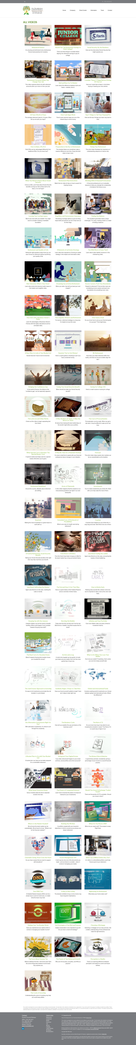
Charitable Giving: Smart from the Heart (38, 857)
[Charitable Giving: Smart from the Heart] (38, 845)
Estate (47, 1020)
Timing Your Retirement (98, 147)
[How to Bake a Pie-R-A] (38, 134)
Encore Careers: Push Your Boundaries (98, 284)
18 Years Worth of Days (38, 115)
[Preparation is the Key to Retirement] (68, 134)
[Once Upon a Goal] (97, 305)
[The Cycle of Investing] (38, 980)
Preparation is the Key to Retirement (68, 147)
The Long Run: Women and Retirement (68, 317)
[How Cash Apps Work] (68, 102)
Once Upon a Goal (98, 317)
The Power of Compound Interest (68, 790)
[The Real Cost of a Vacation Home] (38, 642)
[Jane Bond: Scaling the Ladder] (97, 541)
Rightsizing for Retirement (98, 891)
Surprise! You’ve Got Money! (68, 353)
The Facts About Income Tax (38, 959)
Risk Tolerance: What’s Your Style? (38, 284)
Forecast (98, 452)
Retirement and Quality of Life (38, 250)
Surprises (38, 520)
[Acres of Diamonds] (68, 474)
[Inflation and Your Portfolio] (97, 609)
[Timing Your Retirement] (97, 134)
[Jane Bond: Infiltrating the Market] (38, 575)
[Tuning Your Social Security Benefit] (68, 374)
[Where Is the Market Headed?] (38, 811)
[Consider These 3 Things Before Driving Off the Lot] (97, 69)
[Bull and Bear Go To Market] (68, 70)
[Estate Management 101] (68, 845)
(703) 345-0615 (108, 1)
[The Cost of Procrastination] (97, 406)
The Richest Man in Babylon (98, 756)
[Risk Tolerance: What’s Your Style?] (38, 271)
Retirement (49, 1017)
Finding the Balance (97, 216)
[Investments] (97, 474)
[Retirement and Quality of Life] (38, 237)
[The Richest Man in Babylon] (97, 744)
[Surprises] (38, 508)
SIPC (106, 1034)
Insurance (48, 1022)
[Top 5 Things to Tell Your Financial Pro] (97, 102)
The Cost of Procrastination (98, 419)
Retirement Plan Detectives (68, 180)
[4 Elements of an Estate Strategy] (68, 237)
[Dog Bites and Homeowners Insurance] (68, 204)
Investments (98, 486)
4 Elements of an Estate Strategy (68, 250)
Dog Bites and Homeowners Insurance (68, 216)
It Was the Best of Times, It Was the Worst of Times (68, 419)
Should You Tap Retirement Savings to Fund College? (68, 48)
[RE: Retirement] (97, 341)
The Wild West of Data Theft (98, 250)
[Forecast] (97, 440)
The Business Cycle (68, 722)
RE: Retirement (98, 353)
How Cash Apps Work (68, 115)
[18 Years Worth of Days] (38, 102)
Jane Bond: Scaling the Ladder (98, 553)
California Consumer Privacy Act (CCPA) (101, 1027)
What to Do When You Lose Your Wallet (98, 655)
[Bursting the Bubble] (68, 609)
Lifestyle (48, 1027)
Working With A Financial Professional (98, 180)
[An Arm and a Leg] (68, 642)
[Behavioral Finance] (38, 35)
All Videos (48, 1030)
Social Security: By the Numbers (98, 47)
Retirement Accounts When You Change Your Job (38, 81)
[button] (72, 10)
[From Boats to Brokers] (68, 541)
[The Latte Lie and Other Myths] (38, 406)
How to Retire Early (97, 587)
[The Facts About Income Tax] (38, 947)
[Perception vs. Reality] (97, 947)
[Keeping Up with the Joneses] (38, 609)
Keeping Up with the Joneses (38, 621)
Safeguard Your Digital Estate (68, 756)
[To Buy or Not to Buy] (68, 879)
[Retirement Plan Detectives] (68, 168)
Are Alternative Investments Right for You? (38, 723)
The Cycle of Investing (38, 993)
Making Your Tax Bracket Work (38, 925)
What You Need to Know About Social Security (38, 181)
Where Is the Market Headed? (38, 824)
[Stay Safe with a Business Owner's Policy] (38, 305)
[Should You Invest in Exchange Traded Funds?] (97, 778)
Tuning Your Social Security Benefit (68, 387)
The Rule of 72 (98, 722)
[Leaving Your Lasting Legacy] (38, 204)
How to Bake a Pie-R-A (38, 147)
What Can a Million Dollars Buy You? (98, 857)
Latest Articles (49, 1028)
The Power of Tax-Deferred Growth (68, 959)
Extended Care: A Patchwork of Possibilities (68, 520)
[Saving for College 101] (97, 374)
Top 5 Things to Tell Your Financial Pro (98, 115)
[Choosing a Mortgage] (97, 913)
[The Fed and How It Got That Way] (68, 575)
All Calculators (49, 1031)
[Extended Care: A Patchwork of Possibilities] (68, 508)
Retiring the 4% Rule (68, 824)
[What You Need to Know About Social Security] (38, 168)
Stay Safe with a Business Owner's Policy (38, 318)
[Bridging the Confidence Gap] (38, 374)
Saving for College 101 (98, 387)
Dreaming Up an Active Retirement (68, 284)
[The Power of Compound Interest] (68, 778)
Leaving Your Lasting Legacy (38, 216)
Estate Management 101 (68, 857)
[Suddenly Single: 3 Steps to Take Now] (68, 676)
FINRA (103, 1034)
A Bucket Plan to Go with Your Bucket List (38, 757)
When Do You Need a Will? (98, 824)
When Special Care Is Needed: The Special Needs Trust (38, 453)
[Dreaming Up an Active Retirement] (68, 271)
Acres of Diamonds (68, 486)
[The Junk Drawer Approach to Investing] (38, 676)
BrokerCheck (88, 1017)
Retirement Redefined (38, 486)
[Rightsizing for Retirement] (97, 879)
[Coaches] (97, 508)
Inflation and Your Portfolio (98, 621)
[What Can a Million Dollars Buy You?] (97, 845)
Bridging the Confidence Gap (38, 387)
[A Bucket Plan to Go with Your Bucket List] (38, 744)
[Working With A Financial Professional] (97, 168)
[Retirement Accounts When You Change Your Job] (38, 69)
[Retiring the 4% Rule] (68, 811)
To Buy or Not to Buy (68, 891)
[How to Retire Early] (97, 575)
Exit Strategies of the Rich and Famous (68, 925)
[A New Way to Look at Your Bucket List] (38, 341)
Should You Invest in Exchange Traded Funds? (98, 791)
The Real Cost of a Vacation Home (38, 655)
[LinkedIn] (24, 1)
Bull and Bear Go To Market (68, 83)
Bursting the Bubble (68, 621)
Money (48, 1025)
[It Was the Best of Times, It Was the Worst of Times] (68, 406)
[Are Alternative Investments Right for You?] (38, 710)
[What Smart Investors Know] (38, 778)
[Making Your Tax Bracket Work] (38, 913)
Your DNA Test (38, 891)
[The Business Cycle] (68, 710)
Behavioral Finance (38, 47)
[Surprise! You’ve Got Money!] (68, 341)
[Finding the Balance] (97, 204)
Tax (47, 1023)
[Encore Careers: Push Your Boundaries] (97, 271)
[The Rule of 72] (97, 710)
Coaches (98, 520)
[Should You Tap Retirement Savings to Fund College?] (68, 35)
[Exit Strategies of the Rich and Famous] (68, 913)
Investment (49, 1019)
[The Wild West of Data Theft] (97, 237)
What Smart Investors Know (38, 790)
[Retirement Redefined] (38, 474)
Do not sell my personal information (92, 1029)
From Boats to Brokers (68, 553)
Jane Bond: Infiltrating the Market (38, 587)
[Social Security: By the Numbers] (97, 35)
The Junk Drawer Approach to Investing (38, 688)
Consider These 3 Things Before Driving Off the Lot (98, 81)
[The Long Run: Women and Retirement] (68, 305)
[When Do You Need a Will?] (97, 811)
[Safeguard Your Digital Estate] (68, 744)
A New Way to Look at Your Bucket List (38, 353)
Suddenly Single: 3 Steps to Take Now (68, 688)
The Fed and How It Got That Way (68, 587)
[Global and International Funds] (97, 676)
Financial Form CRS (67, 1015)
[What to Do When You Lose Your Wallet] (97, 642)
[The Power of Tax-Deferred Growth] (68, 947)
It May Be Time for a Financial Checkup (68, 452)
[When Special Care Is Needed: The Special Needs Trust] (38, 440)
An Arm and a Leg (68, 655)
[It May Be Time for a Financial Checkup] (68, 440)
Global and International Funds (98, 688)
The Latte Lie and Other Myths (38, 419)
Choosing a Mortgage (98, 925)
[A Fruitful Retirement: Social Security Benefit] (38, 541)
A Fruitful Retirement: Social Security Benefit (38, 554)
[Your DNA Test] (38, 879)
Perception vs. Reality (98, 959)
